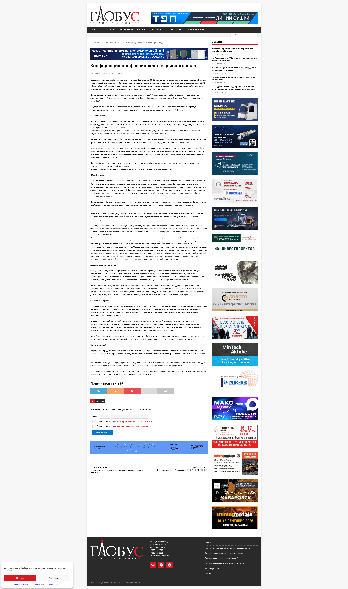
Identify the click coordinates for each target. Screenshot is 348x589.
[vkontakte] (153, 565)
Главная (94, 30)
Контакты (208, 574)
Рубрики (156, 30)
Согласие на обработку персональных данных (224, 553)
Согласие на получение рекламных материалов (224, 563)
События (110, 30)
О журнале (209, 543)
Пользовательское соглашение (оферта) (221, 558)
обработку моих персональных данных (133, 421)
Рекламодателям (212, 568)
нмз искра (100, 401)
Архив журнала (195, 30)
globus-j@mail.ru (162, 556)
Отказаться (54, 578)
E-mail (95, 417)
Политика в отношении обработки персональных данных (36, 584)
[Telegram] (169, 565)
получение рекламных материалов (131, 426)
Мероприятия (117, 73)
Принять (20, 578)
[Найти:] (244, 35)
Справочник (175, 30)
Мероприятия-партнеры (133, 30)
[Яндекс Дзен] (161, 565)
